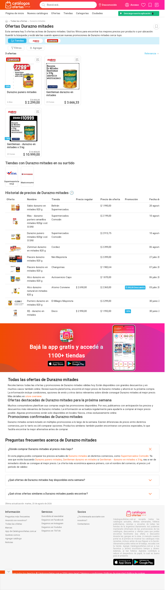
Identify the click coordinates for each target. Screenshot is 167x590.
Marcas (8, 527)
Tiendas (68, 13)
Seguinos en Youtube (51, 527)
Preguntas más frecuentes (17, 516)
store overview (33, 396)
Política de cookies (136, 573)
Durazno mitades (78, 456)
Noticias (9, 542)
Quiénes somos (12, 535)
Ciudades (97, 13)
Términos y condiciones (91, 573)
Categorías (82, 13)
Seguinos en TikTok (51, 531)
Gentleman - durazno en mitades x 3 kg (121, 459)
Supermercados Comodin (135, 456)
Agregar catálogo (13, 538)
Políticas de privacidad (115, 573)
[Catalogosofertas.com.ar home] (17, 5)
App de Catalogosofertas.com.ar (20, 531)
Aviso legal (73, 573)
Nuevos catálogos (37, 13)
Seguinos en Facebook (52, 520)
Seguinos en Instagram (52, 523)
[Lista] (156, 4)
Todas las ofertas (18, 21)
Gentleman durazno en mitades (80, 459)
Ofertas (55, 13)
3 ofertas (10, 53)
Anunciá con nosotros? (16, 520)
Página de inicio (15, 13)
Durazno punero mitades (48, 459)
